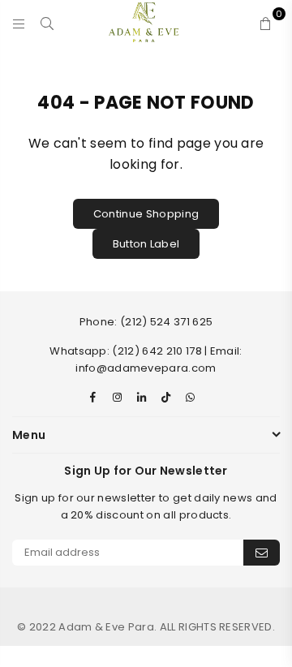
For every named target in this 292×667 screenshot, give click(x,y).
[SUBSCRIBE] (261, 553)
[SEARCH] (47, 22)
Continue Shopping (146, 214)
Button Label (146, 244)
